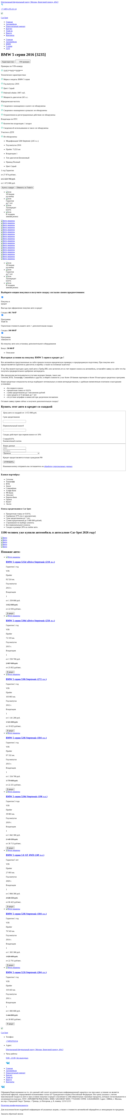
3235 (8, 48)
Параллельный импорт (15, 26)
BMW (8, 44)
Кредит (9, 29)
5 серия (9, 46)
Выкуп (9, 33)
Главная (9, 22)
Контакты (10, 35)
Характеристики (8, 62)
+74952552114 (12, 1041)
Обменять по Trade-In (25, 188)
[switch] (2, 297)
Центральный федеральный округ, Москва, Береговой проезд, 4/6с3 (29, 2)
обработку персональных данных (58, 466)
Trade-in (9, 31)
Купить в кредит (8, 188)
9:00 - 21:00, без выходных (17, 1058)
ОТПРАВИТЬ (9, 462)
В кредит (10, 613)
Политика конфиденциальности (14, 1105)
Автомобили (11, 24)
